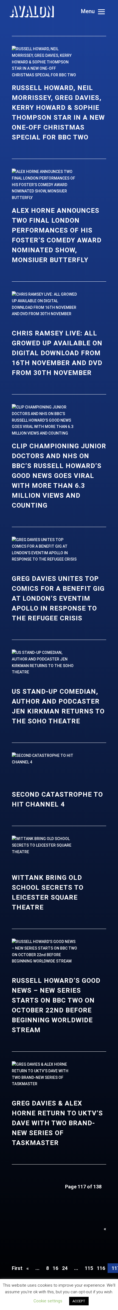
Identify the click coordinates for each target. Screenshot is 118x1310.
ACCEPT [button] (78, 1301)
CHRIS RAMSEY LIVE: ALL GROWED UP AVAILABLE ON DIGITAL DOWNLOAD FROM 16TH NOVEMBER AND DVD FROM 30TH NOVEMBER (57, 353)
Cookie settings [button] (47, 1300)
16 (55, 1268)
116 (101, 1268)
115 (89, 1268)
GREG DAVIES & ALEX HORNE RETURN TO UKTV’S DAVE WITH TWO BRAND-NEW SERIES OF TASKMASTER (57, 1123)
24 (65, 1268)
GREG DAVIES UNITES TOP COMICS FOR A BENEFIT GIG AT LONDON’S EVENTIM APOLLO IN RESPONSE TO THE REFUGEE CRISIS (58, 598)
